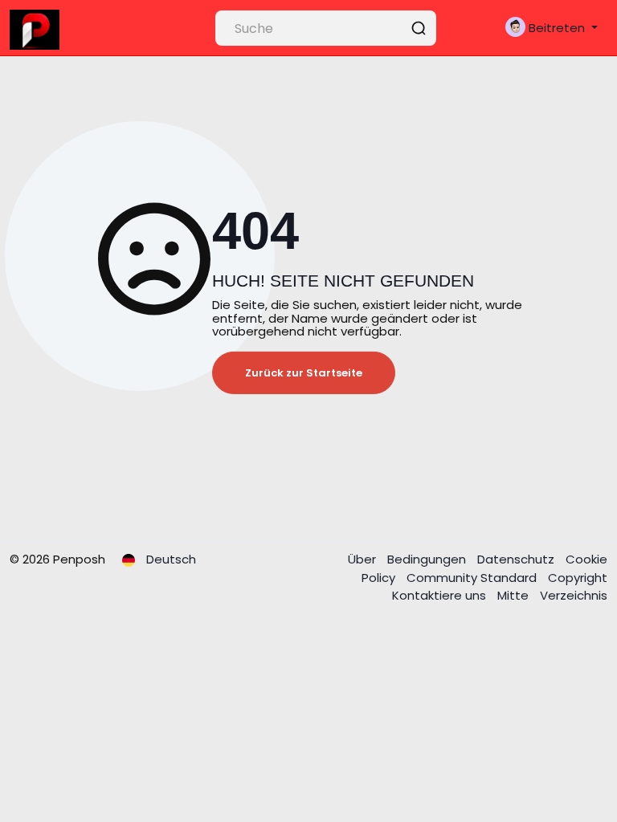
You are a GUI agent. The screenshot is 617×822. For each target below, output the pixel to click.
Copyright (577, 577)
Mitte (514, 595)
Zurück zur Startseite (303, 372)
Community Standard (473, 577)
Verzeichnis (573, 595)
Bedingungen (428, 559)
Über (363, 559)
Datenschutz (517, 559)
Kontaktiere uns (440, 595)
